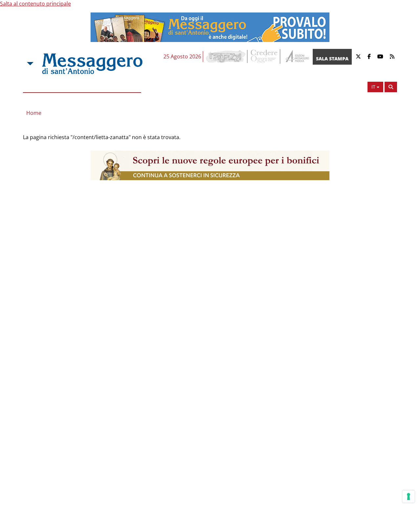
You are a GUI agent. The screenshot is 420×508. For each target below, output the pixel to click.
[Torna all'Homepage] (92, 63)
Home (33, 112)
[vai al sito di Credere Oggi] (264, 56)
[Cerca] (391, 87)
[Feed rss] (392, 56)
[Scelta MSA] (29, 63)
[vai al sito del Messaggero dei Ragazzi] (225, 56)
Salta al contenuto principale (35, 3)
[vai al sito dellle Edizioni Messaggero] (296, 56)
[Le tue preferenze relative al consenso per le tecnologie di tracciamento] (408, 496)
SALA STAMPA (332, 58)
